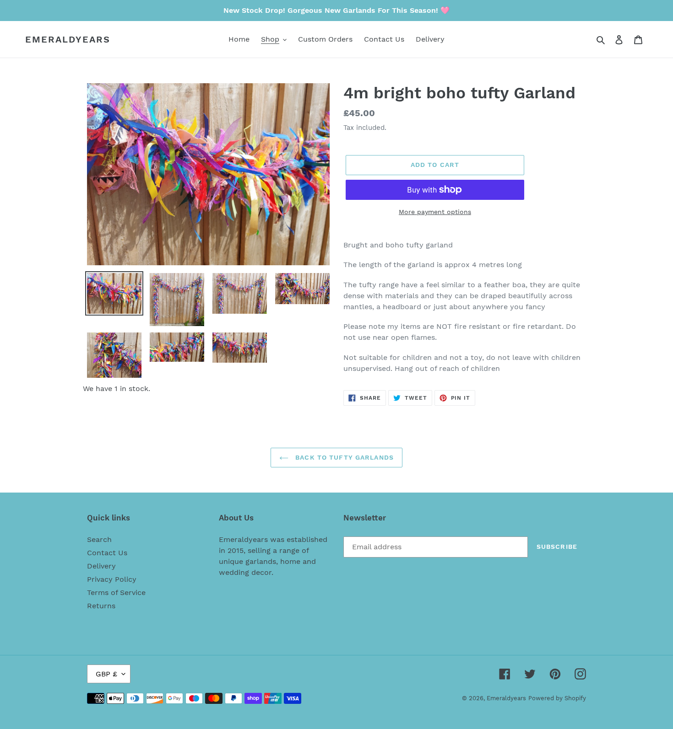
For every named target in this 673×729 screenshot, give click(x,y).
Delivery (101, 566)
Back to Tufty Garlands (343, 457)
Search (99, 539)
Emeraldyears (67, 39)
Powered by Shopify (557, 698)
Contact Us (107, 552)
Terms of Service (116, 592)
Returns (101, 605)
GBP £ (106, 674)
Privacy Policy (111, 579)
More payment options (435, 211)
